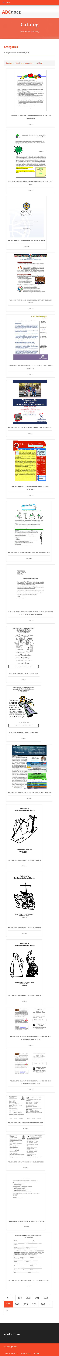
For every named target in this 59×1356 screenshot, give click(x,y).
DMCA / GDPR (25, 1354)
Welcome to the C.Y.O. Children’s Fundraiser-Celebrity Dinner (30, 301)
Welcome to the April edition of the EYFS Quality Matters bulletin (30, 367)
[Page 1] (7, 1298)
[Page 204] (50, 1304)
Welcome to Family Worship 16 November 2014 (26, 1162)
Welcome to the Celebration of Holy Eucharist (26, 241)
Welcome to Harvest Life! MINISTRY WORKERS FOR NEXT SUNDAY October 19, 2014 (30, 1082)
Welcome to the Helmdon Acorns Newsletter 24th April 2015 (31, 183)
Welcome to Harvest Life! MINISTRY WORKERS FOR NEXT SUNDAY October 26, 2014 (30, 1038)
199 (20, 1297)
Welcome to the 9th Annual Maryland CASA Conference (30, 428)
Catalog (9, 63)
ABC (11, 12)
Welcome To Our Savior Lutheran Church (24, 860)
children (39, 63)
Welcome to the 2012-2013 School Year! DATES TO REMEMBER (30, 488)
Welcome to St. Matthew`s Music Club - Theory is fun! (29, 553)
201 (37, 1297)
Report (37, 1354)
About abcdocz (11, 1354)
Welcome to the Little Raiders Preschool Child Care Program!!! (30, 117)
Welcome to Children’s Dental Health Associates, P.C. (29, 1280)
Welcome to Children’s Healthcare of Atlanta (26, 1221)
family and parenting (24, 63)
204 (17, 1304)
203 (8, 1304)
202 (46, 1297)
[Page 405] (7, 1310)
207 (43, 1304)
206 (34, 1304)
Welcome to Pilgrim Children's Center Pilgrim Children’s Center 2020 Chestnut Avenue (31, 613)
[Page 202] (13, 1298)
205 (26, 1304)
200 (28, 1297)
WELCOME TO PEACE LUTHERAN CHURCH (23, 674)
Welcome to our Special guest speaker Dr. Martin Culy (29, 793)
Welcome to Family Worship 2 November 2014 (25, 1123)
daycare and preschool (15, 52)
